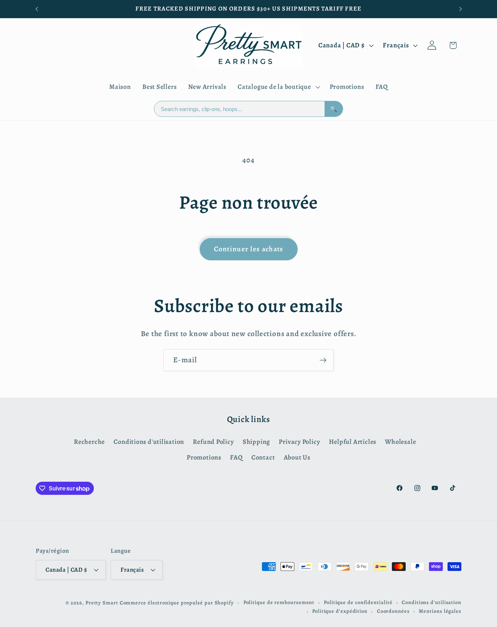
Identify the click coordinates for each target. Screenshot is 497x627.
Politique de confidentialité (358, 602)
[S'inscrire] (323, 360)
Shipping (256, 441)
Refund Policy (213, 441)
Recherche (89, 441)
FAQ (236, 457)
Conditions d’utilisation (431, 602)
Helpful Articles (352, 441)
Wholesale (400, 441)
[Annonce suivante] (461, 9)
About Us (297, 457)
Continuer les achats (248, 249)
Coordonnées (393, 610)
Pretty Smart (102, 602)
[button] (278, 87)
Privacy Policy (299, 441)
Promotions (204, 457)
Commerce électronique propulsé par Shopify (177, 602)
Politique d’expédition (339, 610)
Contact (263, 457)
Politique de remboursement (279, 602)
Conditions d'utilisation (149, 441)
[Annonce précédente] (37, 9)
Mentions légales (440, 610)
